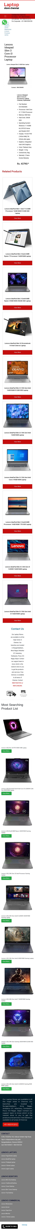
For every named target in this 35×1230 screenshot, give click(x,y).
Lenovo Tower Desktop (7, 1186)
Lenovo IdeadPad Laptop (8, 1159)
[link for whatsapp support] (4, 22)
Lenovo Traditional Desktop (9, 1183)
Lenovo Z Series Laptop (8, 1217)
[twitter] (23, 1228)
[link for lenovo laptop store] (12, 7)
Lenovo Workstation (7, 1204)
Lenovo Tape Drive (6, 1210)
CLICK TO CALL (11, 1226)
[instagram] (29, 1228)
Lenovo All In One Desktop (8, 1180)
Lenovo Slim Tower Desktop (9, 1189)
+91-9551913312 (10, 1124)
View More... (6, 751)
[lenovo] (5, 16)
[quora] (32, 1228)
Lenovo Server (5, 1207)
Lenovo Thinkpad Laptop (8, 1162)
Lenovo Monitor (5, 1213)
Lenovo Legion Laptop (7, 1168)
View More (17, 218)
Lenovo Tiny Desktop (7, 1192)
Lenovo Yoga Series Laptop (9, 1155)
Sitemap (24, 1225)
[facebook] (26, 1228)
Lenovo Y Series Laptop (8, 1165)
